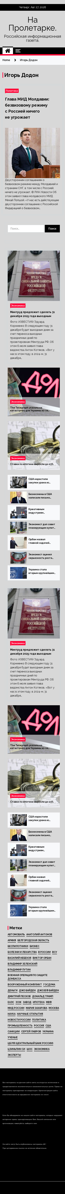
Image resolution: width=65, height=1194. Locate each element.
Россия (39, 1025)
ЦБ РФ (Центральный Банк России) (30, 1043)
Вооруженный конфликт (25, 984)
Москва (54, 1008)
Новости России (19, 1019)
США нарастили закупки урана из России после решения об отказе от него (40, 481)
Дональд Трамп (42, 996)
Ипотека (38, 1002)
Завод (27, 1002)
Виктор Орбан (42, 958)
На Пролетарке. (32, 24)
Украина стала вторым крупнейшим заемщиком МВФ (41, 571)
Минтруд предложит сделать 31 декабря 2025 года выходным (32, 314)
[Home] (7, 50)
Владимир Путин (19, 969)
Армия (12, 940)
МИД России (16, 1008)
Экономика (18, 305)
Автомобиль (16, 934)
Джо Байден (27, 990)
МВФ (49, 1002)
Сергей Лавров (31, 1031)
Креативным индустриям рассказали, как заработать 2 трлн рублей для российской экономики (40, 511)
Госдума (49, 984)
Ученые (13, 1037)
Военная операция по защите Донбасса (28, 977)
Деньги (13, 990)
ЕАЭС (11, 1002)
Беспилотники (18, 946)
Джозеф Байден (48, 990)
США (48, 1025)
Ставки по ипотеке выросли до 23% (32, 464)
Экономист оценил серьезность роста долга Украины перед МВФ (42, 556)
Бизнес (34, 946)
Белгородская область (33, 940)
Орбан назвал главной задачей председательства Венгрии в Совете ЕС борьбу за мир (41, 541)
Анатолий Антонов (39, 934)
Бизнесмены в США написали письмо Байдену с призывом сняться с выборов (41, 496)
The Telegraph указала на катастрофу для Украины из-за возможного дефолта (29, 409)
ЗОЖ (18, 1002)
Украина (48, 1031)
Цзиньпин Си (16, 1049)
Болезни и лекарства (22, 952)
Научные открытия (30, 1014)
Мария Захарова (36, 1008)
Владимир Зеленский (22, 963)
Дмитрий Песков (19, 996)
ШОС (29, 1049)
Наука (12, 1014)
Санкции (14, 1031)
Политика (12, 90)
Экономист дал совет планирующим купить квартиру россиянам (41, 526)
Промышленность (20, 1025)
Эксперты (14, 1055)
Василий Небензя (19, 958)
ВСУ (54, 952)
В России (44, 952)
